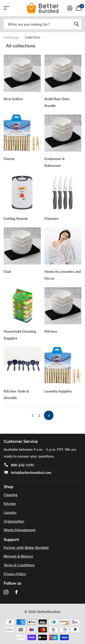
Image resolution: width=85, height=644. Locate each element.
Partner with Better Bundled (26, 547)
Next (48, 415)
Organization (14, 521)
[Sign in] (69, 7)
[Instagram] (6, 592)
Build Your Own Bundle (57, 102)
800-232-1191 (22, 465)
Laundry (10, 512)
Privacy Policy (15, 573)
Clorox (9, 158)
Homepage (11, 37)
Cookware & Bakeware (54, 161)
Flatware (52, 218)
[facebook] (16, 592)
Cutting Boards (16, 218)
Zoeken (76, 24)
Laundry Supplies (58, 391)
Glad (8, 271)
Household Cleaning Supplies (20, 334)
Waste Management (20, 530)
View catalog (6, 8)
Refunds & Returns (18, 556)
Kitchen (51, 331)
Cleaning (10, 494)
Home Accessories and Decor (62, 274)
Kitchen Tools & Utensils (16, 394)
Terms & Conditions (19, 565)
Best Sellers (14, 99)
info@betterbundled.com (31, 472)
